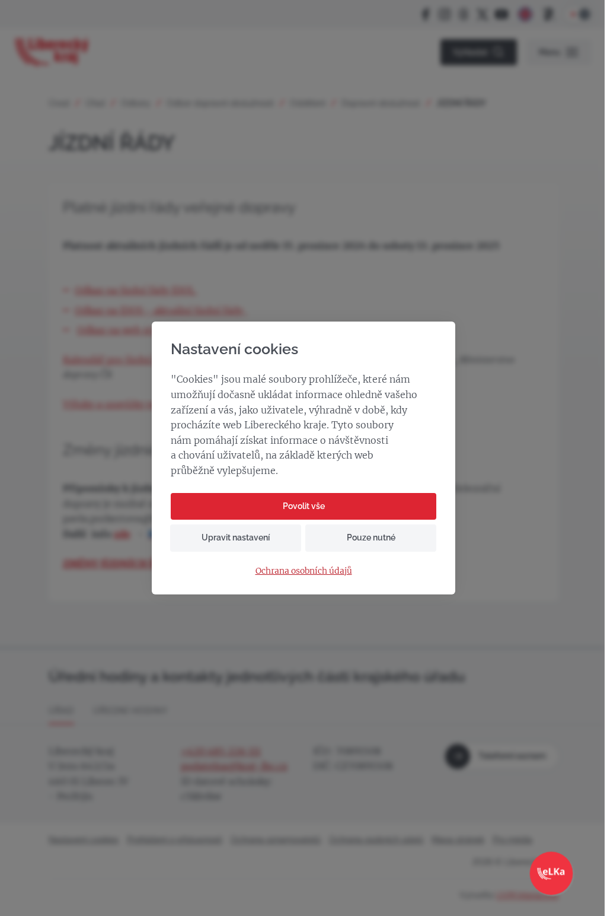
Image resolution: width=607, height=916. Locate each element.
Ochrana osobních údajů (303, 571)
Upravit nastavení (236, 537)
